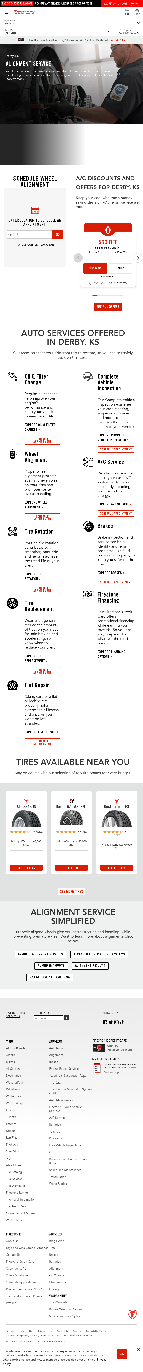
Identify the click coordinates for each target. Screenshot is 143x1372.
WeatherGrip (14, 1103)
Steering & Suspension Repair (68, 1075)
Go (58, 234)
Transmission (57, 1177)
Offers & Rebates (17, 1275)
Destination (13, 1075)
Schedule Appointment (21, 1282)
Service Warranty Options (65, 1316)
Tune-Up (55, 1131)
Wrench (11, 1303)
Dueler (10, 1131)
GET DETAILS (117, 39)
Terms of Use (26, 1331)
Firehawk (12, 1144)
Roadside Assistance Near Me (25, 1289)
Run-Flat (11, 1137)
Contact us (13, 1016)
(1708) (117, 835)
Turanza (11, 1117)
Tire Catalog (14, 1172)
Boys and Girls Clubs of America (27, 1248)
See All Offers (108, 306)
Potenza (11, 1124)
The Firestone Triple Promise (25, 1296)
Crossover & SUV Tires (20, 1213)
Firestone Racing (17, 1192)
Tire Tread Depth (17, 1206)
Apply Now (112, 1046)
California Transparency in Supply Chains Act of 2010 (32, 1336)
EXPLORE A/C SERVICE (113, 504)
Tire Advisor (14, 1179)
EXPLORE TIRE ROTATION (34, 576)
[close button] (138, 1349)
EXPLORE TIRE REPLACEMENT (35, 658)
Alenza (10, 1055)
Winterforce (13, 1096)
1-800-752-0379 (131, 33)
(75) (85, 832)
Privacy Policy (45, 1331)
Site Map (10, 1331)
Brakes (53, 1062)
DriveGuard (13, 1089)
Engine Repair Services (64, 1068)
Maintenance (57, 1282)
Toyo (9, 1158)
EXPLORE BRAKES (110, 572)
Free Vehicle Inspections (65, 1145)
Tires (52, 1248)
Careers (77, 1331)
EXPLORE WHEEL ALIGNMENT (36, 505)
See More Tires (71, 891)
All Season (13, 1068)
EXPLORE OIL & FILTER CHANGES (40, 427)
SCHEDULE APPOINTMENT (42, 440)
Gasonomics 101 (17, 1268)
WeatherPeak (14, 1082)
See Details (108, 277)
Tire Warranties (16, 1186)
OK (122, 1354)
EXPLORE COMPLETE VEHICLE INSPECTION (112, 437)
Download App (111, 1072)
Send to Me (95, 268)
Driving (54, 1289)
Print (121, 268)
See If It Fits (26, 868)
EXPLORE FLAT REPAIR (40, 731)
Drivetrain (55, 1138)
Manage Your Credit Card (119, 1050)
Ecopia (10, 1110)
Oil (51, 1152)
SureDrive (12, 1151)
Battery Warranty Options (65, 1309)
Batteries (55, 1124)
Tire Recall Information (20, 1199)
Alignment (56, 1055)
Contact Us (13, 1254)
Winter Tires (14, 1220)
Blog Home (56, 1241)
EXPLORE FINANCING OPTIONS (111, 654)
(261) (39, 832)
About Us (12, 1241)
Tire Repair (56, 1082)
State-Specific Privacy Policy (78, 1336)
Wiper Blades (58, 1183)
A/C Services (57, 1117)
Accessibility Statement (97, 1331)
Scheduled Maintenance (65, 1170)
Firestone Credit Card (20, 1261)
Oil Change (56, 1275)
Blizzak (10, 1062)
